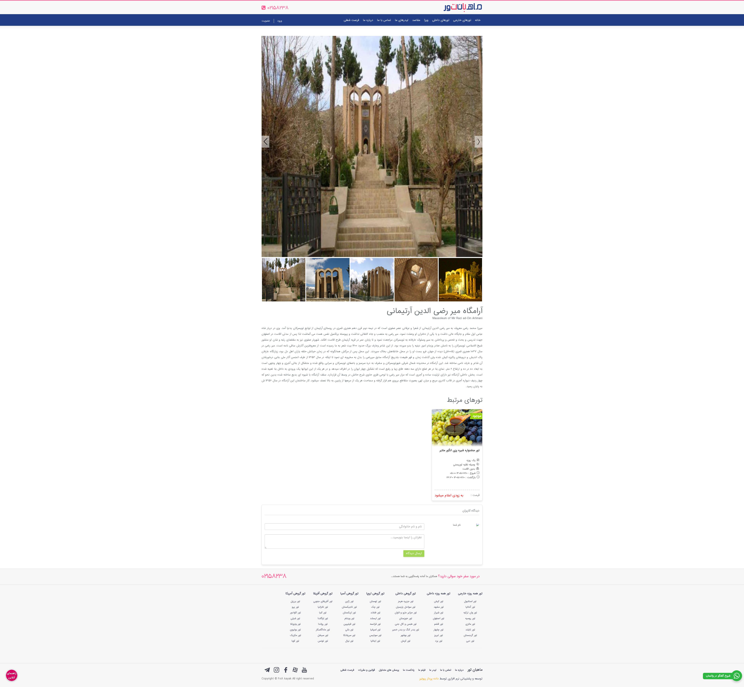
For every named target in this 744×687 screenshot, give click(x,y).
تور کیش (438, 601)
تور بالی (349, 630)
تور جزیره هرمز (405, 601)
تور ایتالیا (375, 641)
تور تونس (323, 641)
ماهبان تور (475, 669)
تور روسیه (470, 618)
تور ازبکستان (349, 613)
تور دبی (470, 641)
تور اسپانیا (375, 630)
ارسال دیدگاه (414, 553)
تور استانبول (470, 601)
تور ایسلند (375, 618)
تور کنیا (322, 613)
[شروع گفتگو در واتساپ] (736, 675)
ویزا (426, 20)
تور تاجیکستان (349, 607)
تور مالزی (470, 624)
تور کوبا (295, 641)
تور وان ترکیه (470, 613)
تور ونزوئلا (295, 624)
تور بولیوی (295, 630)
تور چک (375, 607)
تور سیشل (323, 635)
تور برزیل (295, 601)
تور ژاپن (349, 601)
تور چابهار (438, 630)
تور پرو (295, 607)
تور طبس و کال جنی (406, 624)
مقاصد (416, 20)
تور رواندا (323, 624)
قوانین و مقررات (366, 670)
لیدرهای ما (401, 20)
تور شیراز (438, 613)
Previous (263, 140)
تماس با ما (384, 20)
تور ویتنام (349, 618)
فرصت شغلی (351, 20)
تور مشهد (439, 607)
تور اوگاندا (323, 618)
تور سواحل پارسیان (405, 607)
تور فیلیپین (349, 624)
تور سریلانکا (349, 635)
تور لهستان (375, 601)
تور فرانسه (375, 624)
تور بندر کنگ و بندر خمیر (405, 630)
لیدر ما (432, 670)
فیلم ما (421, 670)
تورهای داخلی (440, 20)
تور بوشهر (406, 635)
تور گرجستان (470, 635)
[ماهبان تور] (456, 7)
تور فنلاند (375, 613)
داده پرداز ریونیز (429, 678)
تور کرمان (405, 641)
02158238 (274, 576)
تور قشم (438, 624)
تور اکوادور (295, 613)
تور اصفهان (438, 618)
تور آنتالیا (470, 607)
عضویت (266, 21)
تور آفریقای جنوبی (322, 601)
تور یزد (438, 641)
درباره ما (368, 20)
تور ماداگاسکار (323, 630)
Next (477, 140)
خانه (477, 20)
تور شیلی (295, 618)
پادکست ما (408, 670)
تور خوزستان (405, 618)
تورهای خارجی (462, 20)
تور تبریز (438, 635)
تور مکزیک (295, 635)
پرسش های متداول (389, 670)
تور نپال (349, 641)
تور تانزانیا (323, 607)
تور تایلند (470, 630)
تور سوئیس (375, 635)
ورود (279, 21)
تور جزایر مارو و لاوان (406, 613)
